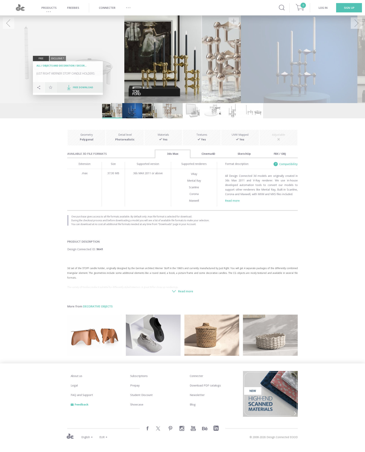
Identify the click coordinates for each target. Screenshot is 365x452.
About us (76, 376)
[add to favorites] (50, 87)
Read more (232, 200)
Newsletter (197, 395)
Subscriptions (139, 376)
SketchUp (244, 153)
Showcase (136, 404)
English (85, 437)
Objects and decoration (59, 65)
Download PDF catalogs (205, 385)
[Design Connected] (20, 7)
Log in (323, 8)
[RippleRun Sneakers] (153, 335)
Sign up (349, 8)
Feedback (81, 404)
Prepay (135, 385)
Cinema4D (208, 153)
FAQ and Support (82, 395)
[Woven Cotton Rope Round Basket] (270, 335)
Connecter (196, 376)
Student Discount (141, 395)
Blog (193, 404)
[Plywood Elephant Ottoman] (94, 335)
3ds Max (172, 153)
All (38, 65)
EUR (102, 437)
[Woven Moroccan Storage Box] (211, 335)
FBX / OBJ (280, 153)
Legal (74, 385)
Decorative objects (98, 306)
